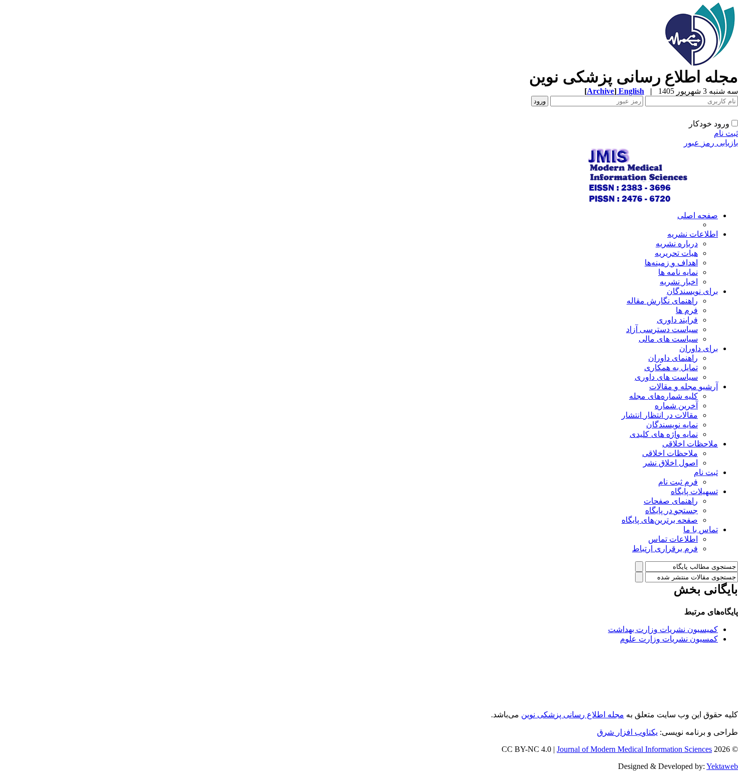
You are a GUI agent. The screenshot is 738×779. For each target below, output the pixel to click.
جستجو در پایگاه (671, 510)
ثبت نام (726, 133)
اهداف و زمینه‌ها (671, 262)
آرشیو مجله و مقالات (683, 386)
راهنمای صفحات (671, 501)
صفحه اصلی (697, 215)
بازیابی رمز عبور (711, 142)
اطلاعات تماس (673, 539)
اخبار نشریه (679, 281)
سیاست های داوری (666, 377)
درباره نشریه (677, 243)
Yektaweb (722, 766)
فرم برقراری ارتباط (665, 548)
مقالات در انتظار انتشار (660, 415)
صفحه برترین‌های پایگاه (660, 520)
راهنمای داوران (673, 358)
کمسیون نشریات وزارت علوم (669, 639)
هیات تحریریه (676, 253)
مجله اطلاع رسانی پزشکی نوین (572, 714)
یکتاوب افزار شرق (627, 732)
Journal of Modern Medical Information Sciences (634, 749)
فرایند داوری (677, 320)
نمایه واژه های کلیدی (664, 434)
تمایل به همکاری (671, 367)
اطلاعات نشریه (692, 234)
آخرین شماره (676, 405)
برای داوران (698, 348)
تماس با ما (700, 529)
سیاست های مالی (668, 339)
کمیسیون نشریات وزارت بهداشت (663, 629)
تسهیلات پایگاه (694, 491)
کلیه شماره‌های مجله (663, 396)
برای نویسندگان (692, 291)
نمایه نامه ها (678, 272)
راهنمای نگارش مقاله (662, 300)
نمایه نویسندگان (672, 424)
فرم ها (687, 310)
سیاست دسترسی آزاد (662, 329)
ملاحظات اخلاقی (690, 443)
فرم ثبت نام (678, 482)
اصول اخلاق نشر (670, 462)
